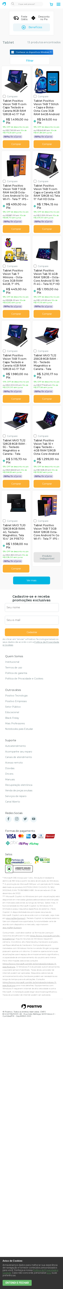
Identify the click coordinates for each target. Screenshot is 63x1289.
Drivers (9, 773)
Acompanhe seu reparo (18, 751)
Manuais (10, 779)
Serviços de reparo (15, 796)
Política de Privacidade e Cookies (24, 678)
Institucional (12, 661)
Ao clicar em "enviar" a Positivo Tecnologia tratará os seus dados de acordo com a (31, 642)
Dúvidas (9, 768)
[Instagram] (16, 819)
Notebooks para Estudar (19, 729)
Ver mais (31, 580)
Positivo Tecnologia (16, 695)
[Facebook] (8, 819)
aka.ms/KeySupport (15, 918)
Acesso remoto (14, 762)
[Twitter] (25, 819)
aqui (49, 1273)
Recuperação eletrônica (18, 785)
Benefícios (35, 27)
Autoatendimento (15, 746)
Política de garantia (16, 673)
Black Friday (12, 717)
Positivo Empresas (16, 701)
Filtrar (29, 60)
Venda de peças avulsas (18, 790)
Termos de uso (13, 667)
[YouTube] (33, 819)
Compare (12, 96)
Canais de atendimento (18, 757)
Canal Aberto (12, 801)
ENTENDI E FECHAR (17, 1282)
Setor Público (13, 706)
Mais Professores (15, 723)
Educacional (12, 712)
